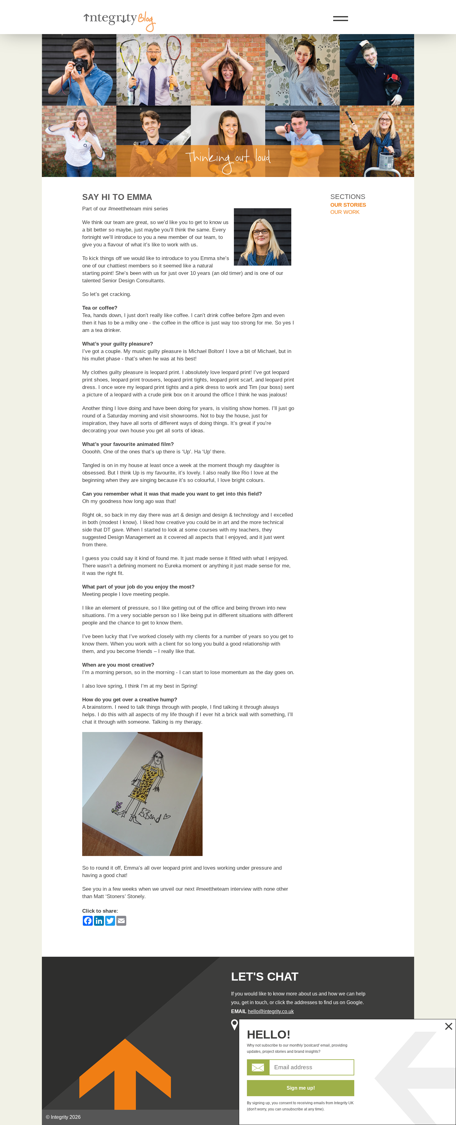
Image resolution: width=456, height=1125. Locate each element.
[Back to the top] (436, 80)
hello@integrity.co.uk (271, 1011)
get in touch (254, 1002)
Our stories (348, 205)
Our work (345, 212)
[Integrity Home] (119, 30)
